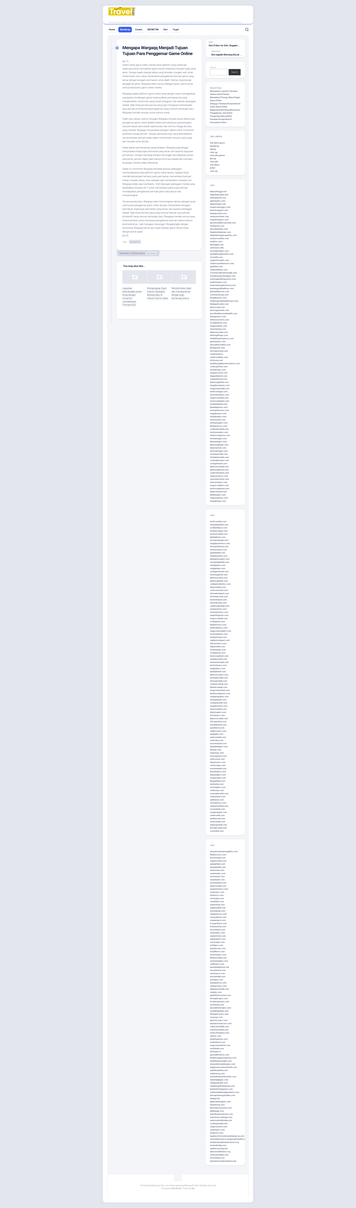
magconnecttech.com (220, 1045)
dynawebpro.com (218, 775)
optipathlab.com (217, 864)
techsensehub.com (219, 534)
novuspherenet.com (219, 793)
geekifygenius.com (219, 1039)
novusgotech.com (218, 756)
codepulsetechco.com (220, 584)
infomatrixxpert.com (219, 593)
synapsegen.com (218, 778)
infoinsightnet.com (219, 575)
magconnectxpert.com (220, 631)
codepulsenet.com (218, 703)
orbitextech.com (217, 1042)
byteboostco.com (218, 625)
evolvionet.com (217, 870)
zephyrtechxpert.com (220, 640)
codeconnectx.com (219, 590)
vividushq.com (217, 784)
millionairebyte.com (219, 1155)
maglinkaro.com (217, 668)
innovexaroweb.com (219, 662)
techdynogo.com (218, 370)
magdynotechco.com (220, 543)
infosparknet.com (218, 721)
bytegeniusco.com (218, 426)
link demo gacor (217, 143)
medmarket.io (216, 354)
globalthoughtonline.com (221, 254)
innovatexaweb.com (219, 540)
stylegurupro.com (218, 986)
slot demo (214, 165)
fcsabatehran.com (218, 323)
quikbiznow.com (217, 818)
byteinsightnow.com (219, 470)
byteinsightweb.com (219, 382)
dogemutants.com (218, 326)
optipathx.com (216, 734)
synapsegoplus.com (219, 696)
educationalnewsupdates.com (224, 851)
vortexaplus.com (218, 787)
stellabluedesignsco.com (222, 338)
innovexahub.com (218, 883)
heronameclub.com (219, 351)
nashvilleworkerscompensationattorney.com (231, 1139)
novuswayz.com (217, 942)
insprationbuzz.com (219, 220)
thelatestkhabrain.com (220, 232)
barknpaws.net (216, 245)
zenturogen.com (217, 765)
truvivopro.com (217, 892)
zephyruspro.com (218, 731)
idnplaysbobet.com (219, 1083)
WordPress (177, 1188)
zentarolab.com (217, 815)
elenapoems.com (218, 316)
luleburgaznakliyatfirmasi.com (224, 301)
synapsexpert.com (218, 812)
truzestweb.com (217, 809)
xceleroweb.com (217, 821)
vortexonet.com (217, 876)
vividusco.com (217, 895)
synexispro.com (217, 1130)
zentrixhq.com (216, 740)
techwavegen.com (218, 438)
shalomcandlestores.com (222, 263)
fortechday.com (217, 1158)
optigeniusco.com (218, 914)
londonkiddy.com (218, 1145)
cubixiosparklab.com (219, 606)
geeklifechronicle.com (220, 995)
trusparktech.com (218, 923)
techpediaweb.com (219, 404)
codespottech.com (219, 366)
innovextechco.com (219, 612)
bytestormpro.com (219, 1020)
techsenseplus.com (219, 432)
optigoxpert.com (218, 939)
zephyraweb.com (218, 908)
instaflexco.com (217, 951)
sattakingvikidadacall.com (222, 1086)
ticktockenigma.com (219, 1033)
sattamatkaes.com (219, 270)
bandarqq (214, 146)
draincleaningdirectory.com (223, 285)
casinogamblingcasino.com (223, 279)
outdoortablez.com (219, 357)
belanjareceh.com (218, 213)
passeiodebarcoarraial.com (223, 223)
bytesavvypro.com (218, 441)
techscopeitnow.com (219, 488)
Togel (176, 29)
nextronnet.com (217, 759)
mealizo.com (216, 241)
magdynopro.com (218, 413)
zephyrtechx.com (218, 936)
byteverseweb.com (218, 687)
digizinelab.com (217, 646)
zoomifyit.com (217, 831)
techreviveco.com (218, 665)
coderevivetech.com (219, 473)
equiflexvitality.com (219, 1070)
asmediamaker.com (219, 251)
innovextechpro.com (219, 395)
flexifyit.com (215, 750)
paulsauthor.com (218, 341)
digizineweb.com (218, 587)
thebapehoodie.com (219, 304)
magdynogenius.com (220, 385)
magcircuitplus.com (219, 485)
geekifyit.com (216, 266)
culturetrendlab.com (219, 1026)
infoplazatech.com (218, 556)
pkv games (135, 242)
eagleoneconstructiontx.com (223, 1067)
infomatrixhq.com (218, 603)
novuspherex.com (218, 917)
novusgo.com (216, 1017)
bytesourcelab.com (219, 718)
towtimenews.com (218, 282)
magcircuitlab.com (219, 618)
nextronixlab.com (218, 737)
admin (142, 253)
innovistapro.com (218, 955)
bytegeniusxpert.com (220, 559)
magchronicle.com (219, 373)
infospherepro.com (219, 998)
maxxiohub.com (217, 905)
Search (213, 67)
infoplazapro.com (218, 416)
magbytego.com (217, 568)
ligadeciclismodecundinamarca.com (227, 1136)
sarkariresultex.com (219, 238)
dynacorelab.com (218, 886)
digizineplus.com (218, 712)
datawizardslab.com (219, 989)
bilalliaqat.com (217, 1111)
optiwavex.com (217, 800)
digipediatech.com (219, 376)
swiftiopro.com (217, 964)
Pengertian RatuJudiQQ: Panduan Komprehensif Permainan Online (221, 119)
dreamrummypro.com (220, 207)
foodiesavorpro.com (219, 1001)
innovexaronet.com (219, 596)
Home (112, 29)
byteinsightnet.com (219, 581)
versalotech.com (218, 970)
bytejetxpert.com (218, 495)
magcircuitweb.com (219, 398)
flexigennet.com (217, 348)
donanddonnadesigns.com (222, 1064)
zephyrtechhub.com (219, 806)
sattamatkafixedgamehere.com (224, 1092)
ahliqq (213, 149)
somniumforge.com (219, 295)
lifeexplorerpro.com (219, 1014)
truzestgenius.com (219, 634)
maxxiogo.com (217, 753)
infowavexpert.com (219, 423)
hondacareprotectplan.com (222, 276)
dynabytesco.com (218, 983)
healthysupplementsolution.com (225, 363)
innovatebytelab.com (219, 562)
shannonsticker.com (219, 216)
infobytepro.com (217, 565)
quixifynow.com (217, 728)
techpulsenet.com (218, 637)
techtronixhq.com (218, 521)
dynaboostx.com (218, 948)
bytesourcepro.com (219, 675)
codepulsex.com (217, 653)
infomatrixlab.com (218, 681)
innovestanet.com (218, 743)
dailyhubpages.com (219, 1080)
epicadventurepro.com (220, 1008)
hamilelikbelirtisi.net (219, 967)
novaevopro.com (218, 920)
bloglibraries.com (218, 298)
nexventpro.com (217, 933)
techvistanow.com (218, 600)
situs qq (213, 152)
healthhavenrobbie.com (221, 1061)
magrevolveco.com (219, 476)
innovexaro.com (217, 715)
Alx (193, 1188)
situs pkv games (217, 155)
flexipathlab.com (217, 781)
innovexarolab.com (219, 454)
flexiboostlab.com (218, 958)
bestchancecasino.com (221, 1108)
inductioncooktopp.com (221, 1117)
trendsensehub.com (219, 1030)
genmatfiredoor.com (219, 1055)
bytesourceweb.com (219, 466)
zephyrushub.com (218, 861)
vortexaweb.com (217, 911)
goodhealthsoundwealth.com (223, 313)
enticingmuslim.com (219, 310)
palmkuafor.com (217, 201)
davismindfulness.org (220, 1151)
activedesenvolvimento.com (223, 1076)
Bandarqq (125, 29)
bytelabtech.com (217, 537)
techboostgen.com (219, 531)
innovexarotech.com (219, 479)
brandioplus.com (218, 771)
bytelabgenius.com (219, 407)
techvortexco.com (218, 550)
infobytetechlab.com (219, 457)
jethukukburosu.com (219, 291)
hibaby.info (215, 1098)
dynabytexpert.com (219, 746)
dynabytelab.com (218, 867)
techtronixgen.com (219, 391)
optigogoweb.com (218, 825)
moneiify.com (216, 257)
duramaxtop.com (218, 329)
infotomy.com (216, 360)
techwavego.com (218, 650)
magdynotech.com (219, 706)
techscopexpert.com (219, 401)
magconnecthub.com (220, 690)
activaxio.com (216, 980)
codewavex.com (217, 621)
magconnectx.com (218, 1126)
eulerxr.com (215, 1036)
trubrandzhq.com (218, 926)
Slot (165, 29)
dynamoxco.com (218, 762)
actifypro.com (216, 945)
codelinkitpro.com (218, 528)
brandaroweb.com (218, 828)
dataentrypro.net (218, 204)
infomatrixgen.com (219, 451)
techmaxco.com (217, 973)
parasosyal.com (217, 307)
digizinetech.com (218, 448)
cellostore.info (217, 248)
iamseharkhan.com (219, 229)
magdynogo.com (218, 501)
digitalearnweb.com (219, 195)
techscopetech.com (219, 656)
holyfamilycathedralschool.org (224, 1142)
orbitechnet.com (217, 796)
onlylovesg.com (217, 1073)
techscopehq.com (218, 709)
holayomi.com (216, 1133)
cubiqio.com (216, 992)
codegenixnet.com (218, 463)
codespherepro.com (219, 460)
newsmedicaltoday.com (221, 1120)
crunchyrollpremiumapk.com (223, 273)
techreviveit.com (218, 420)
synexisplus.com (218, 873)
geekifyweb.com (217, 553)
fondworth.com (217, 226)
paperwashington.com (220, 1101)
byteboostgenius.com (220, 693)
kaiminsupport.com (219, 210)
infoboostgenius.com (220, 435)
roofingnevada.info (219, 1123)
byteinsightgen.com (219, 445)
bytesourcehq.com (219, 578)
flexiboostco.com (218, 855)
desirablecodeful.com (220, 345)
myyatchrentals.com (219, 260)
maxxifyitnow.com (218, 725)
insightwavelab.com (219, 1011)
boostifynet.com (217, 930)
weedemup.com (217, 1105)
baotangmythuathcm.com (222, 288)
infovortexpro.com (218, 482)
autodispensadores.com (221, 1114)
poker (212, 168)
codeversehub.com (219, 684)
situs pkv (214, 161)
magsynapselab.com (219, 388)
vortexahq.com (217, 898)
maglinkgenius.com (219, 615)
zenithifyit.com (217, 901)
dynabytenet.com (218, 671)
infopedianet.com (218, 700)
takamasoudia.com (219, 332)
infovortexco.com (218, 643)
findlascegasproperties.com (223, 1058)
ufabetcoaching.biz (219, 1148)
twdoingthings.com (219, 335)
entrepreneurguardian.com (222, 1095)
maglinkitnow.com (218, 379)
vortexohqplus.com (219, 961)
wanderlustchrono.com (221, 1023)
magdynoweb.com (218, 659)
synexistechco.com (219, 889)
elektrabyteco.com (219, 628)
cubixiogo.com (217, 790)
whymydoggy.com (218, 191)
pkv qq (213, 158)
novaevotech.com (218, 609)
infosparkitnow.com (219, 546)
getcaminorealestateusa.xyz (223, 1161)
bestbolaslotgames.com (221, 1089)
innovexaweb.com (218, 768)
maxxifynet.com (217, 880)
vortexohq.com (217, 1005)
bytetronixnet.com (218, 491)
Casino (138, 29)
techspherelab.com (219, 678)
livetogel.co (215, 1051)
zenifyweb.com (217, 1048)
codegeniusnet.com (219, 571)
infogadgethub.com (219, 525)
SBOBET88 (152, 29)
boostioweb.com (218, 858)
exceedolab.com (217, 976)
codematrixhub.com (219, 429)
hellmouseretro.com (219, 320)
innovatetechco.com (219, 410)
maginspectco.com (219, 498)
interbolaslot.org (218, 198)
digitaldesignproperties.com (223, 235)
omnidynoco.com (218, 803)
